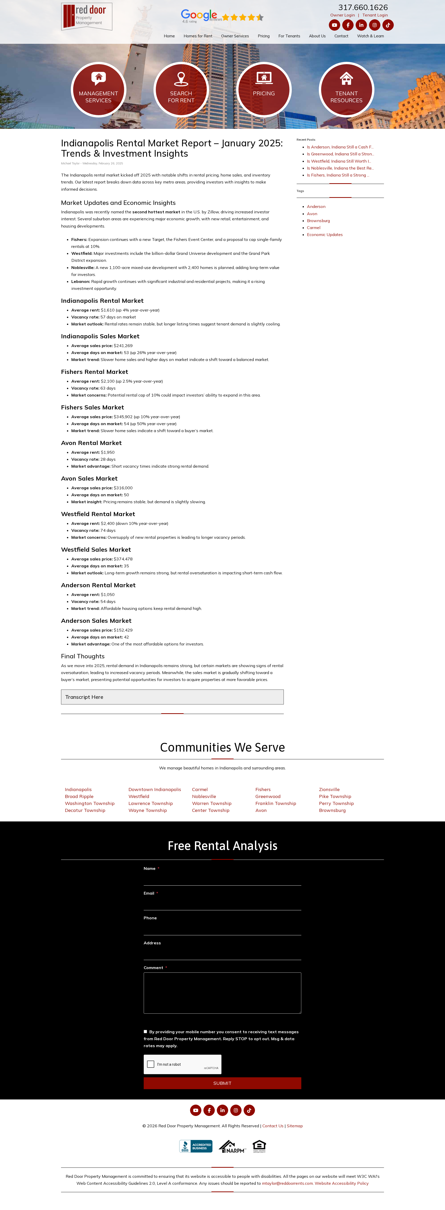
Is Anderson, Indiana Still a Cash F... (340, 146)
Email (149, 893)
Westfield (139, 796)
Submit (222, 1083)
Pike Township (335, 796)
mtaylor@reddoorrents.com (287, 1183)
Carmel (313, 227)
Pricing (264, 35)
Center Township (210, 810)
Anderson (316, 206)
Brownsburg (318, 220)
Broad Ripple (79, 796)
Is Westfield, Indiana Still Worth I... (339, 161)
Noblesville (204, 796)
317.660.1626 (363, 7)
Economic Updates (325, 234)
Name (150, 868)
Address (152, 942)
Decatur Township (85, 810)
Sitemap (295, 1125)
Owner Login (342, 15)
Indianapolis (78, 789)
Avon (312, 213)
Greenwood (268, 796)
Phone (150, 917)
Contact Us (273, 1125)
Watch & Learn (370, 35)
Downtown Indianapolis (155, 789)
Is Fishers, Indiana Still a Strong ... (338, 175)
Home (169, 35)
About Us (317, 35)
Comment (153, 967)
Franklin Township (275, 803)
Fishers (263, 789)
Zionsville (329, 789)
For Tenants (289, 35)
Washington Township (90, 803)
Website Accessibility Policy (342, 1183)
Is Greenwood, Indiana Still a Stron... (340, 153)
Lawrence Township (151, 803)
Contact (341, 35)
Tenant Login (375, 15)
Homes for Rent (198, 35)
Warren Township (212, 803)
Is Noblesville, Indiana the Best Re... (340, 168)
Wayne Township (148, 810)
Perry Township (336, 803)
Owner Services (235, 35)
